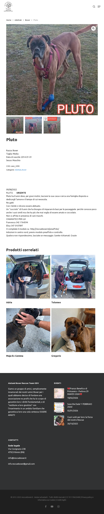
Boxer (27, 20)
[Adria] (28, 277)
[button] (99, 6)
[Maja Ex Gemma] (28, 330)
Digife (64, 500)
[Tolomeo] (73, 277)
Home (8, 20)
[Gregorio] (73, 330)
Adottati (18, 20)
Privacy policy (86, 497)
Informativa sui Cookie (46, 500)
